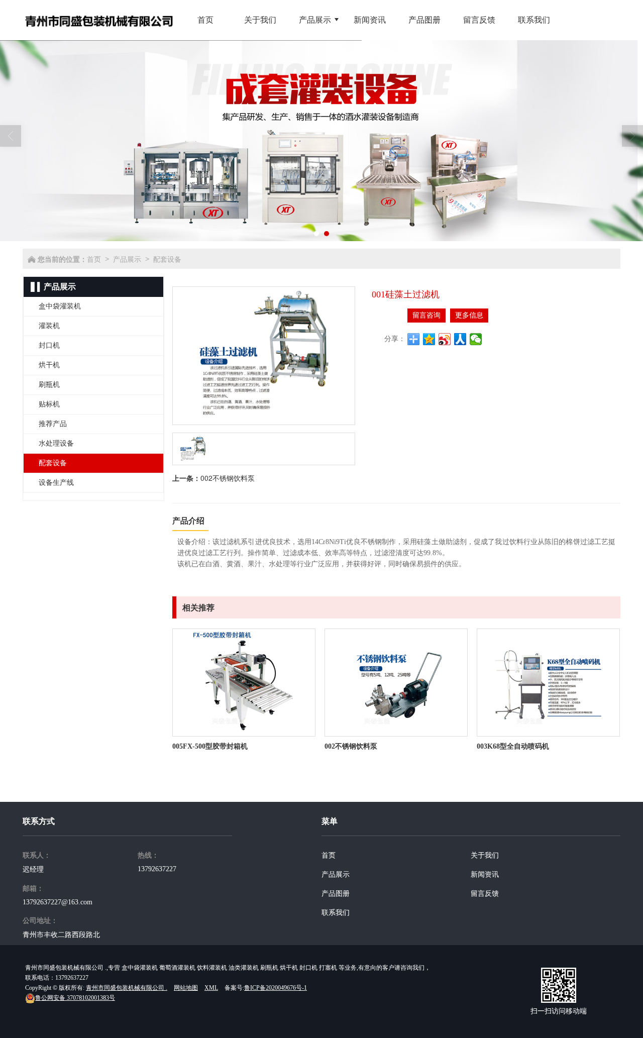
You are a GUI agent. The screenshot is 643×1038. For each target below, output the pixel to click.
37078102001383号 (75, 997)
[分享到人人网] (460, 339)
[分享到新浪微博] (445, 339)
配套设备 (167, 259)
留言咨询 (426, 315)
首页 (94, 259)
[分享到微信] (476, 339)
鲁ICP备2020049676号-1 (275, 987)
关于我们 (485, 855)
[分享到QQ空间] (429, 339)
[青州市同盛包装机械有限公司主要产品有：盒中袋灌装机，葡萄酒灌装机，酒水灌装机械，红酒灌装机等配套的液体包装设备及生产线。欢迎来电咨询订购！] (321, 140)
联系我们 (336, 912)
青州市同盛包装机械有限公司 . (126, 987)
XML (211, 987)
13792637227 (157, 869)
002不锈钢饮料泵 (227, 478)
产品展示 (127, 259)
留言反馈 (485, 893)
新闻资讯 (485, 874)
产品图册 (336, 893)
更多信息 (469, 315)
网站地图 (186, 987)
